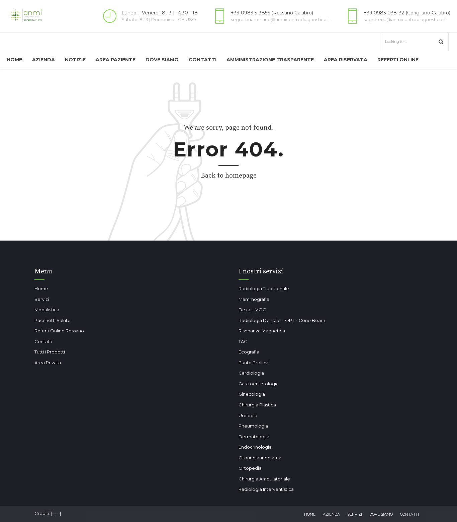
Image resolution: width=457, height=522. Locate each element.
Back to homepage (229, 176)
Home (14, 60)
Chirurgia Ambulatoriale (264, 478)
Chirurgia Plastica (257, 404)
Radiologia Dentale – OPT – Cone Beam (282, 320)
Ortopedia (250, 468)
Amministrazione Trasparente (270, 60)
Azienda (43, 60)
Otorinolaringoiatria (260, 457)
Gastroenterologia (259, 383)
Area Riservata (345, 60)
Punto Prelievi (254, 362)
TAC (243, 341)
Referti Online (398, 60)
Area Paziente (115, 60)
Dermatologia (254, 436)
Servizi (41, 299)
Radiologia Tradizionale (264, 288)
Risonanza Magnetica (262, 330)
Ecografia (249, 351)
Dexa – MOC (252, 309)
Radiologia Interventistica (266, 489)
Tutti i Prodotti (49, 351)
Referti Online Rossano (59, 330)
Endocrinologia (255, 447)
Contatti (202, 60)
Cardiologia (251, 373)
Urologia (248, 415)
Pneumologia (253, 426)
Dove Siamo (162, 60)
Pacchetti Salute (52, 320)
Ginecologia (252, 394)
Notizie (75, 60)
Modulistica (46, 309)
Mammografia (254, 299)
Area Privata (47, 362)
